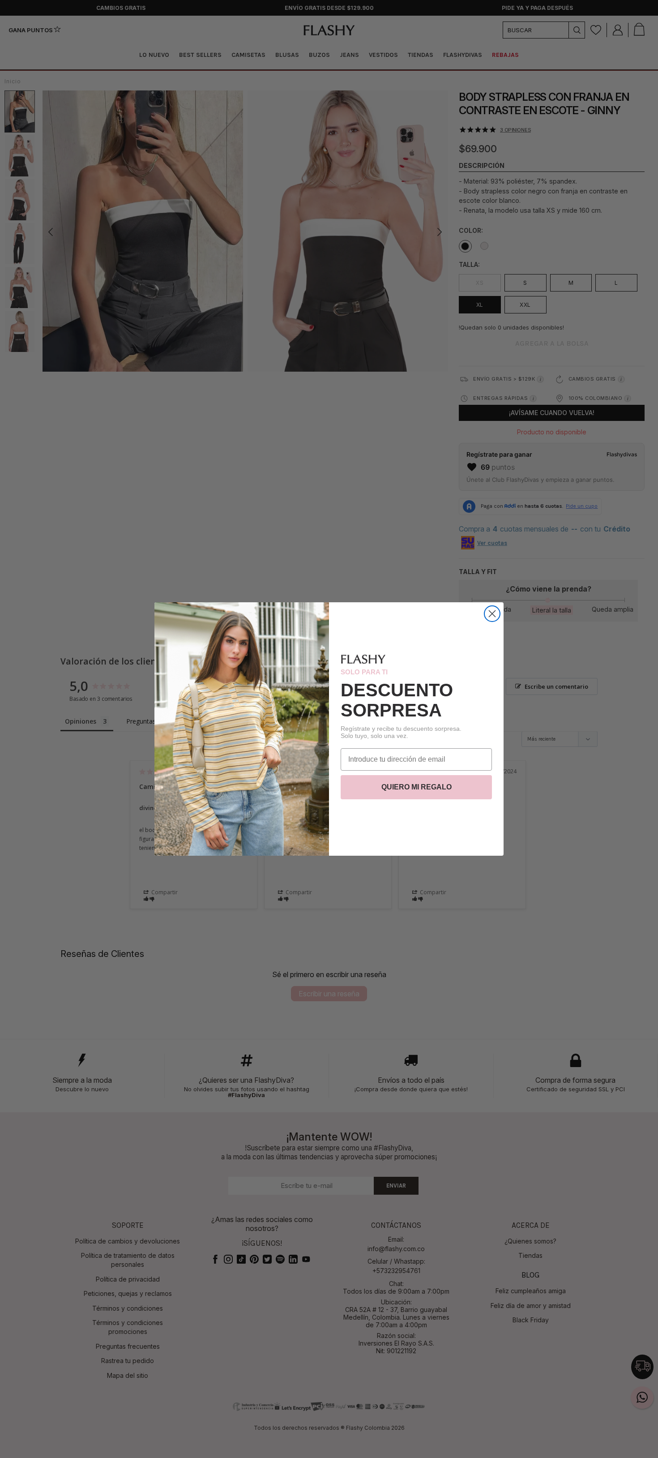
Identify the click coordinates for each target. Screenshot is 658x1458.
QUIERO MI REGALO (416, 787)
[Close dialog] (492, 614)
